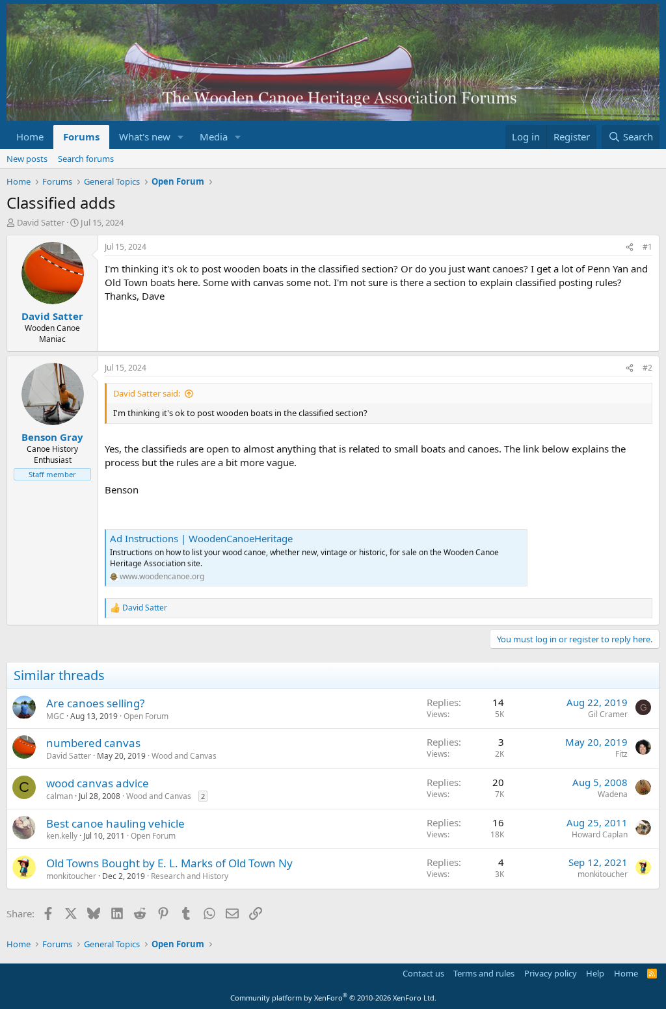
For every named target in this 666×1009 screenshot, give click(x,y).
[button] (181, 137)
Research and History (189, 876)
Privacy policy (550, 973)
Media (214, 136)
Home (30, 136)
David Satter (40, 222)
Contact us (423, 973)
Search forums (86, 158)
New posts (27, 158)
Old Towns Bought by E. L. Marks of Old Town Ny (169, 863)
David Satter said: (146, 393)
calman (59, 796)
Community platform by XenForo (333, 997)
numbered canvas (93, 742)
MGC (55, 716)
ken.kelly (61, 835)
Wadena (613, 794)
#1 (647, 246)
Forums (81, 136)
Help (595, 973)
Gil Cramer (608, 714)
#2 (647, 367)
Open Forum (146, 716)
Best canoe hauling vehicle (115, 823)
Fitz (621, 753)
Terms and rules (483, 973)
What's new (144, 136)
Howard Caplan (600, 834)
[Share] (629, 247)
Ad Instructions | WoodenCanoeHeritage (201, 538)
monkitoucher (71, 876)
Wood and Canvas (184, 755)
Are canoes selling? (95, 703)
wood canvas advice (97, 783)
